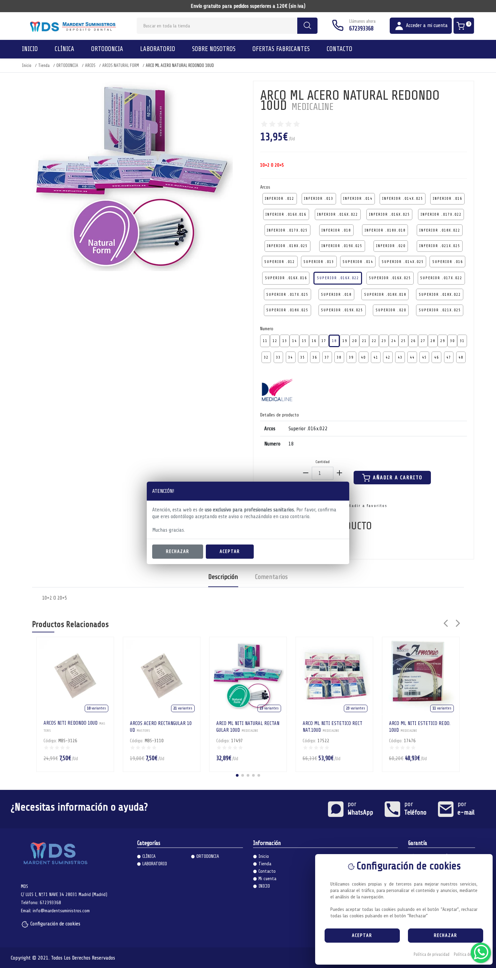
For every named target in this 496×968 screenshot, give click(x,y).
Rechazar (177, 551)
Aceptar (230, 551)
